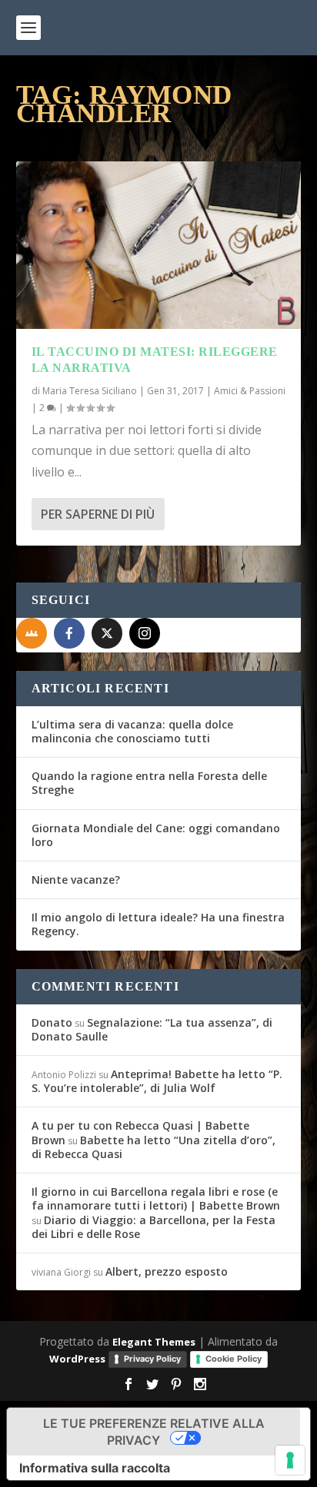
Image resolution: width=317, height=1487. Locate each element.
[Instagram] (144, 633)
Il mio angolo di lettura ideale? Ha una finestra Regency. (158, 924)
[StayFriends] (31, 633)
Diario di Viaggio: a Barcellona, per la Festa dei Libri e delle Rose (153, 1227)
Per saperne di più (98, 514)
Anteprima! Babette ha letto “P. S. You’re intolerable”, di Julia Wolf (157, 1081)
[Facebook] (69, 633)
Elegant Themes (153, 1342)
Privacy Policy (152, 1358)
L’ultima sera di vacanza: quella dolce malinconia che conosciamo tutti (132, 731)
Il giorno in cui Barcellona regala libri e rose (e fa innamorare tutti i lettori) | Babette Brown (156, 1198)
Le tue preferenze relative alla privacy (154, 1432)
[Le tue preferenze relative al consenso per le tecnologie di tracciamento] (290, 1460)
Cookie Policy (233, 1358)
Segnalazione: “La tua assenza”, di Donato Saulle (152, 1029)
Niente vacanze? (76, 879)
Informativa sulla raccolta (94, 1467)
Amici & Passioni (249, 390)
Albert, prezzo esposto (166, 1271)
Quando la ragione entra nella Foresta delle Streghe (149, 782)
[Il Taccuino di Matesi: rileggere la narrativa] (159, 245)
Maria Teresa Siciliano (89, 390)
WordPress (77, 1359)
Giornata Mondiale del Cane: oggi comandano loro (156, 835)
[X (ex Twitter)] (107, 633)
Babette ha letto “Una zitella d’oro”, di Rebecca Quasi (153, 1147)
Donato (52, 1022)
